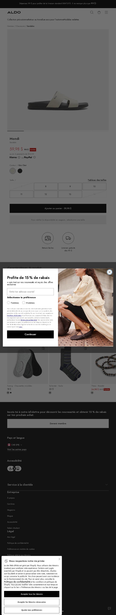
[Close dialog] (109, 272)
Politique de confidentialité (17, 581)
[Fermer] (59, 559)
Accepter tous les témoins (32, 594)
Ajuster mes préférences (31, 610)
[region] (32, 585)
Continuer (30, 334)
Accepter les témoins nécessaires (32, 602)
